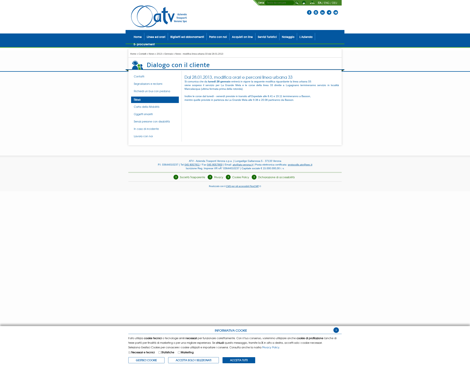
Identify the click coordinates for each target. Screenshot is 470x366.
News (151, 54)
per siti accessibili (242, 186)
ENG (327, 3)
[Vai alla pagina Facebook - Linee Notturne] (309, 10)
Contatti (142, 54)
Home (133, 54)
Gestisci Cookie (146, 360)
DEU (334, 3)
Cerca (261, 2)
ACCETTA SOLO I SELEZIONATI (193, 360)
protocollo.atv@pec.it (300, 164)
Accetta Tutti (239, 360)
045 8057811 (192, 164)
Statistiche (167, 352)
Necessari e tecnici (143, 352)
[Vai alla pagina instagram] (316, 10)
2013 (159, 54)
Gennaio (168, 54)
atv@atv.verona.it (243, 164)
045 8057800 (215, 164)
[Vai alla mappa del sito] (312, 3)
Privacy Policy (270, 347)
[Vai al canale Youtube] (335, 10)
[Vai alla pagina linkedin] (322, 10)
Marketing (187, 352)
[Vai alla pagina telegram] (329, 10)
